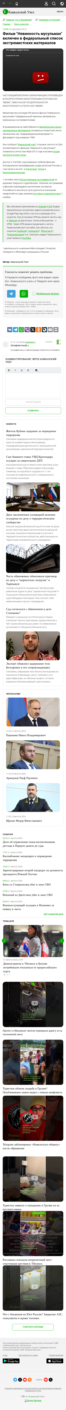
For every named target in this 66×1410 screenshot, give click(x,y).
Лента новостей (21, 24)
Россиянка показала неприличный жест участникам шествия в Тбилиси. (27, 1261)
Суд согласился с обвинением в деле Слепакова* (28, 611)
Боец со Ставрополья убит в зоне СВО (27, 884)
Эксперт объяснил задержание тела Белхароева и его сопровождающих (28, 665)
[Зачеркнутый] (28, 370)
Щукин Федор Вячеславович (24, 820)
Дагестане (31, 169)
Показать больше (33, 1327)
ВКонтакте (47, 231)
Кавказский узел (27, 144)
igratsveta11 (30, 342)
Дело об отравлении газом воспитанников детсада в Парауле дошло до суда (29, 843)
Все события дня (53, 914)
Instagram (33, 231)
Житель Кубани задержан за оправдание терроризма (31, 433)
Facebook (21, 231)
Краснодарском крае (14, 172)
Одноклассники (15, 234)
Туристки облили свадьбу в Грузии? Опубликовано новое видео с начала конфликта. (33, 1090)
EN (10, 3)
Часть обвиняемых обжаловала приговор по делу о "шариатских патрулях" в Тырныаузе (31, 580)
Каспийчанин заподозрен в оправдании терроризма (27, 858)
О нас (5, 1355)
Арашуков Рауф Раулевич (22, 778)
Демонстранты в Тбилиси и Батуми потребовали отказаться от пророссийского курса (30, 967)
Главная (6, 24)
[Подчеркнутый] (21, 370)
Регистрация (33, 402)
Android (42, 206)
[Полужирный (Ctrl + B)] (9, 370)
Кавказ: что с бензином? (19, 20)
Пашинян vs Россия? (49, 20)
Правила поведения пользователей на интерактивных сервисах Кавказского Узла (33, 1389)
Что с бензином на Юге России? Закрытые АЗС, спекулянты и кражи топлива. (33, 1316)
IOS (50, 206)
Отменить (33, 410)
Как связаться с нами (28, 1355)
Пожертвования (56, 1355)
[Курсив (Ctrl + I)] (15, 370)
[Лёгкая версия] (17, 3)
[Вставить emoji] (36, 370)
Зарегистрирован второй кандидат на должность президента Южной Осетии (33, 872)
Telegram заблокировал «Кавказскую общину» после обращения (31, 1146)
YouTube (26, 238)
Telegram (13, 220)
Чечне (41, 169)
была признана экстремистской (37, 179)
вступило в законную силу (47, 193)
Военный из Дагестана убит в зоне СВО (28, 895)
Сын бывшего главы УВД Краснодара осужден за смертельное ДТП (29, 458)
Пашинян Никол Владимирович (26, 735)
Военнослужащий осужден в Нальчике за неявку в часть (28, 907)
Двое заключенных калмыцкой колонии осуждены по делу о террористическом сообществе (30, 518)
